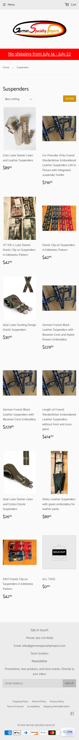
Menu (11, 4)
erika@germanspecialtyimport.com (43, 645)
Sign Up (69, 683)
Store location (39, 653)
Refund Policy (39, 702)
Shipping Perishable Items (56, 707)
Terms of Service (15, 707)
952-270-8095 (44, 638)
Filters (70, 99)
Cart (73, 4)
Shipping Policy (20, 702)
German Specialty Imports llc (40, 725)
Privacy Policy (57, 702)
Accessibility (33, 707)
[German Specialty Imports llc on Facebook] (72, 714)
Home (6, 68)
